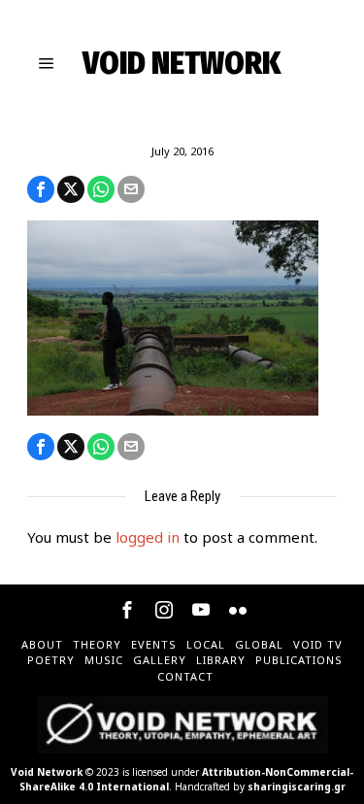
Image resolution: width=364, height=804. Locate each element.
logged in (148, 537)
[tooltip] (40, 189)
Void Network (47, 772)
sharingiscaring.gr (297, 786)
